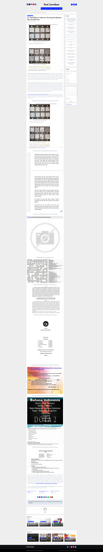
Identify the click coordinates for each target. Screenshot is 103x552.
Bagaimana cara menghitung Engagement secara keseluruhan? (71, 63)
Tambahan (30, 537)
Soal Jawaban (51, 4)
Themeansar (41, 550)
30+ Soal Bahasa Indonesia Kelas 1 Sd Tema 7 (57, 524)
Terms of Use (56, 8)
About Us (60, 8)
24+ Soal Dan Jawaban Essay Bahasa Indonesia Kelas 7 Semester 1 (32, 524)
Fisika (67, 75)
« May (71, 101)
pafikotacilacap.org (69, 104)
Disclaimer (50, 8)
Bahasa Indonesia (30, 15)
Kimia (67, 77)
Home (42, 8)
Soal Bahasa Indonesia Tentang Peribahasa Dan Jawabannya (38, 94)
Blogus (37, 550)
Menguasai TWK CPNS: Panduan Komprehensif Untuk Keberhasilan (71, 28)
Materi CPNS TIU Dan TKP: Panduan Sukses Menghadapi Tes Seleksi (71, 32)
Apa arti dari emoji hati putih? (71, 34)
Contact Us (46, 8)
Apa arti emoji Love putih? (71, 39)
